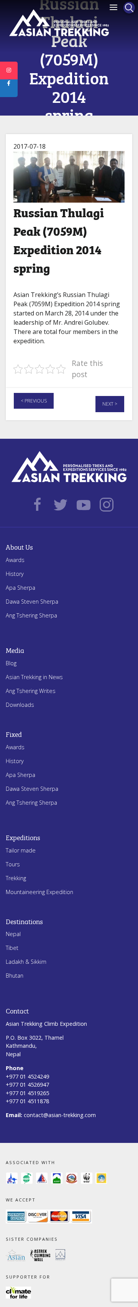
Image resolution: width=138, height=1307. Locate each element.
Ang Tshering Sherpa (31, 615)
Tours (13, 864)
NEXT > (109, 404)
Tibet (12, 947)
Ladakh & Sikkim (26, 961)
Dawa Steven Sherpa (32, 601)
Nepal (13, 934)
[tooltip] (9, 70)
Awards (15, 560)
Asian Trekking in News (34, 677)
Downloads (20, 704)
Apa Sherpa (20, 587)
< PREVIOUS (34, 401)
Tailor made (21, 850)
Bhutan (14, 975)
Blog (11, 663)
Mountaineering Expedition (39, 892)
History (15, 573)
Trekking (16, 878)
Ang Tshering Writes (31, 691)
